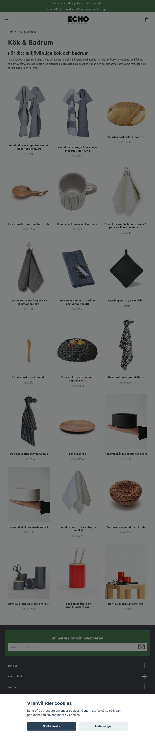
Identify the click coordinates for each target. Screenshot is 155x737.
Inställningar (103, 726)
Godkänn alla (51, 726)
